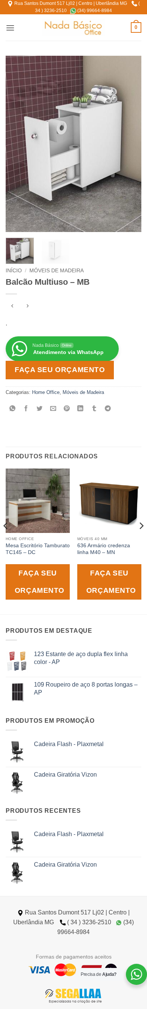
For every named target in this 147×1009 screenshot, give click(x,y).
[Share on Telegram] (107, 409)
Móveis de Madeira (56, 270)
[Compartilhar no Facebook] (26, 409)
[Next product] (12, 306)
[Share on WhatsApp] (12, 409)
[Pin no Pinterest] (67, 409)
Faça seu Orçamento (60, 370)
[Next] (129, 143)
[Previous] (17, 143)
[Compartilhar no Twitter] (40, 409)
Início (14, 270)
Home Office (46, 392)
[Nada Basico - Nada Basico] (73, 27)
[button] (10, 27)
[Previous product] (27, 306)
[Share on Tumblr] (94, 409)
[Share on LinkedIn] (80, 409)
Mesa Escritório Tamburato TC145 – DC (38, 549)
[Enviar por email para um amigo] (53, 409)
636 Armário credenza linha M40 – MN (103, 549)
